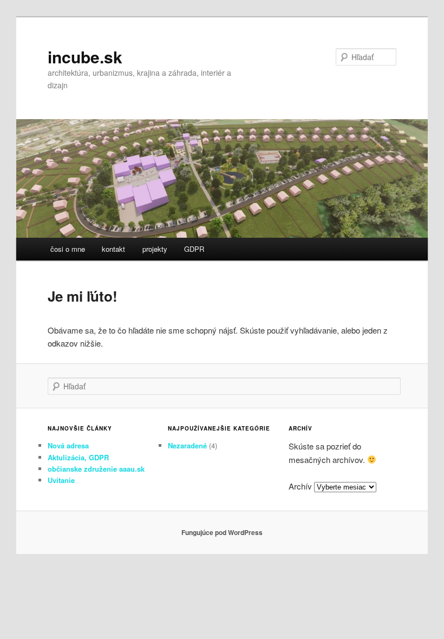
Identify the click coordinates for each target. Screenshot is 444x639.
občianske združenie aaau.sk (96, 469)
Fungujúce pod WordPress (222, 532)
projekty (154, 249)
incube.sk (85, 56)
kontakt (113, 249)
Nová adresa (68, 445)
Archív (300, 486)
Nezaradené (187, 445)
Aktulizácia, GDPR (78, 457)
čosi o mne (67, 249)
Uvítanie (61, 480)
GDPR (194, 249)
